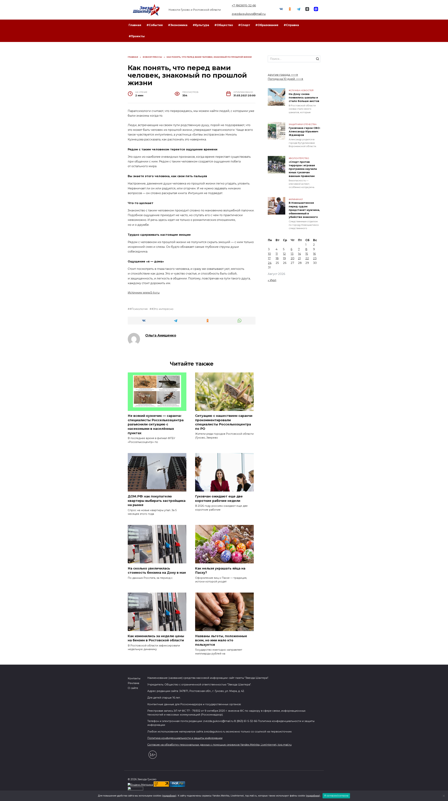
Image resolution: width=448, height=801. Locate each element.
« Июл (272, 280)
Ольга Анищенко (160, 335)
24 (269, 263)
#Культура (201, 25)
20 (292, 258)
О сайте (133, 688)
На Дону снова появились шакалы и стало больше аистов (304, 97)
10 (269, 253)
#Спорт (244, 25)
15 (306, 253)
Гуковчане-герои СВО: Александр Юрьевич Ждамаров (304, 131)
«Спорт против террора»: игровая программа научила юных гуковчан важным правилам (303, 169)
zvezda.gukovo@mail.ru (249, 14)
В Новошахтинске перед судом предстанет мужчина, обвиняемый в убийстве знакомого (304, 210)
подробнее (169, 795)
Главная (135, 25)
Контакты (134, 678)
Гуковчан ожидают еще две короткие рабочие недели (219, 498)
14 (299, 253)
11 (277, 253)
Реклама (133, 683)
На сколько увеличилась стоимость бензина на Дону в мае (157, 570)
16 (314, 253)
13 (292, 253)
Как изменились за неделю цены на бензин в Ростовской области (156, 638)
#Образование (266, 25)
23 (315, 258)
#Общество (223, 25)
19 (284, 258)
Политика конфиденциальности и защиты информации (184, 738)
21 (299, 258)
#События (154, 25)
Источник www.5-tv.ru (144, 292)
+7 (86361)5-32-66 (244, 5)
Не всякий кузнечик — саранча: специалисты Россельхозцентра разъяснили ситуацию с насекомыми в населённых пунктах (156, 424)
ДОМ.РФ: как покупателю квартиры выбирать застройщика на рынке (157, 500)
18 (277, 258)
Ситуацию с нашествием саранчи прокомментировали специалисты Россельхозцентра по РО (223, 422)
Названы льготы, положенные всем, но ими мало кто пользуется (221, 640)
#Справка (291, 25)
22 (307, 258)
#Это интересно (162, 309)
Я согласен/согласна (336, 795)
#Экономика (177, 25)
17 (269, 258)
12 (284, 253)
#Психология (139, 309)
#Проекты (137, 36)
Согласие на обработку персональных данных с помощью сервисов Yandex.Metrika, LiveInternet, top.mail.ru (219, 744)
